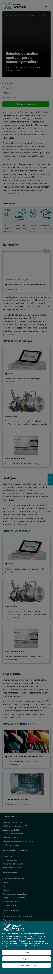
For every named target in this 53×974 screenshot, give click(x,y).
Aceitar (26, 952)
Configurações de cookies (26, 965)
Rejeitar (26, 959)
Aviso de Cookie (33, 946)
